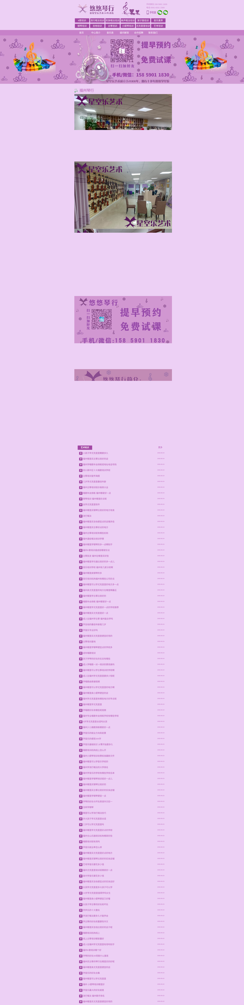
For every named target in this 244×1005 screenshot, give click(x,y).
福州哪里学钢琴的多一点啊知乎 (97, 725)
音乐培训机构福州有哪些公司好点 (98, 759)
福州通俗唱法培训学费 (93, 719)
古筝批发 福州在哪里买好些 (96, 737)
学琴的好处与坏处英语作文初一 (97, 982)
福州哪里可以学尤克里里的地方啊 (98, 868)
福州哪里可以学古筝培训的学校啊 (98, 851)
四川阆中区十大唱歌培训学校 (96, 651)
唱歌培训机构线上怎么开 (94, 931)
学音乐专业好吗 (90, 811)
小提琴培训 (128, 26)
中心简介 (95, 32)
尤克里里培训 (143, 26)
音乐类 (110, 32)
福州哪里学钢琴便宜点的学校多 (97, 828)
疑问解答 (124, 32)
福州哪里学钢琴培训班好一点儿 (97, 959)
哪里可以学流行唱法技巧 (94, 994)
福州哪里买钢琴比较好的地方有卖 (98, 691)
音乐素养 (158, 20)
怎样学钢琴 (88, 988)
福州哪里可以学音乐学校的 (95, 942)
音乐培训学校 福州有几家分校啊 (98, 748)
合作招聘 (138, 32)
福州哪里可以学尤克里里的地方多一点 (101, 765)
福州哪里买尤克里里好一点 (95, 794)
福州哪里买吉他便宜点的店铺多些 (98, 702)
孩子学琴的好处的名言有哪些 (96, 839)
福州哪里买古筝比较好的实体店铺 (98, 971)
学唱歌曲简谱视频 (91, 862)
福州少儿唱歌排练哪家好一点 (96, 908)
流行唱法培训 (97, 20)
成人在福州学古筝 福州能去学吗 (98, 799)
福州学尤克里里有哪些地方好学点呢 (100, 879)
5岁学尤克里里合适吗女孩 (95, 902)
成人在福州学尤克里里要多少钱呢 (98, 857)
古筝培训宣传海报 (91, 657)
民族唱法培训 (112, 20)
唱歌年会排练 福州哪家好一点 (97, 674)
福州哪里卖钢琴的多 (92, 754)
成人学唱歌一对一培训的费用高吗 (98, 845)
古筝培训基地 (89, 822)
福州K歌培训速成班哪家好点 (96, 731)
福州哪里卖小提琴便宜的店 (95, 874)
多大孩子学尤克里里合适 (94, 999)
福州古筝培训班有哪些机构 (95, 714)
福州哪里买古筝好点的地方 (95, 708)
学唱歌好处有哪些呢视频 (94, 891)
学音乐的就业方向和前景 (94, 914)
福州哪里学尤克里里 (92, 885)
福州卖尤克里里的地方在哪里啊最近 (100, 771)
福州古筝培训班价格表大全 (95, 668)
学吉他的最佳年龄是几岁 (94, 805)
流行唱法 (87, 697)
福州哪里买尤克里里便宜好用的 (97, 817)
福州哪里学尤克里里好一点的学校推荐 (101, 788)
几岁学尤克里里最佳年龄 (94, 662)
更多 (160, 628)
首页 (81, 32)
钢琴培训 (82, 26)
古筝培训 (112, 26)
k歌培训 (82, 20)
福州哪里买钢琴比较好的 (94, 965)
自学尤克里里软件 (91, 685)
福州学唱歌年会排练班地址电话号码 (100, 645)
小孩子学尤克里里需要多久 (95, 634)
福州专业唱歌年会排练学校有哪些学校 (101, 897)
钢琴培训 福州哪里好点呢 (95, 680)
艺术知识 (85, 628)
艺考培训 (158, 26)
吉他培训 (97, 26)
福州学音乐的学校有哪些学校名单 (98, 954)
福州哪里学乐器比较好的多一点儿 (98, 742)
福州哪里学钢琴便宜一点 (94, 977)
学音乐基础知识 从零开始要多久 (98, 925)
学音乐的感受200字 (92, 919)
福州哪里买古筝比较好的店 (95, 640)
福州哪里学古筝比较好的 (94, 777)
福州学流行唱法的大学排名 (95, 948)
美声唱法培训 (128, 20)
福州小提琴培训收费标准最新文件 (98, 937)
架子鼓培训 (143, 20)
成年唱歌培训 (89, 834)
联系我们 (153, 32)
